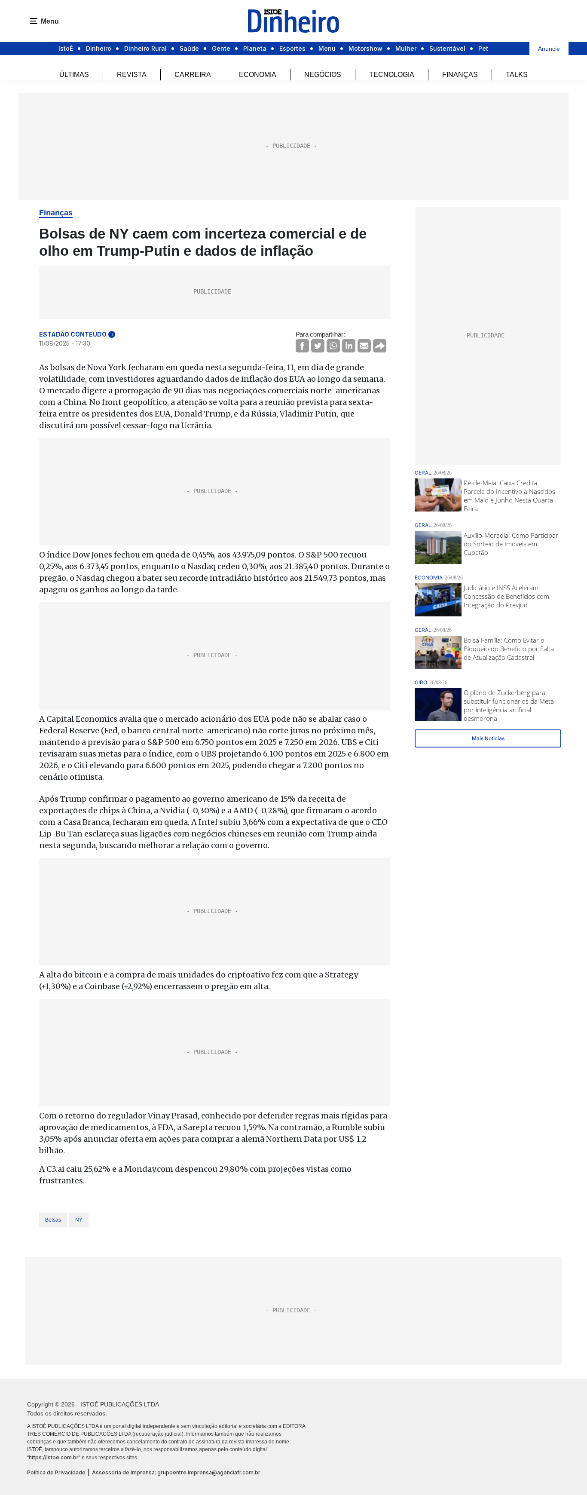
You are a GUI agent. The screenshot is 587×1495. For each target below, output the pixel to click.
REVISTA (132, 74)
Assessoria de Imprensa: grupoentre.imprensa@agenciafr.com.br (176, 1472)
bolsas (53, 1220)
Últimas (74, 74)
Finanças (460, 74)
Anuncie (549, 48)
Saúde (189, 48)
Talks (517, 74)
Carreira (192, 74)
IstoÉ (65, 48)
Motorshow (365, 48)
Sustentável (447, 48)
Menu (327, 48)
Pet (483, 48)
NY (79, 1220)
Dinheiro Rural (145, 48)
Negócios (322, 74)
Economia (257, 74)
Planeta (254, 48)
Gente (221, 48)
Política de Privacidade (56, 1472)
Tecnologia (391, 74)
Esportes (292, 48)
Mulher (405, 48)
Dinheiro (98, 48)
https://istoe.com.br (54, 1457)
